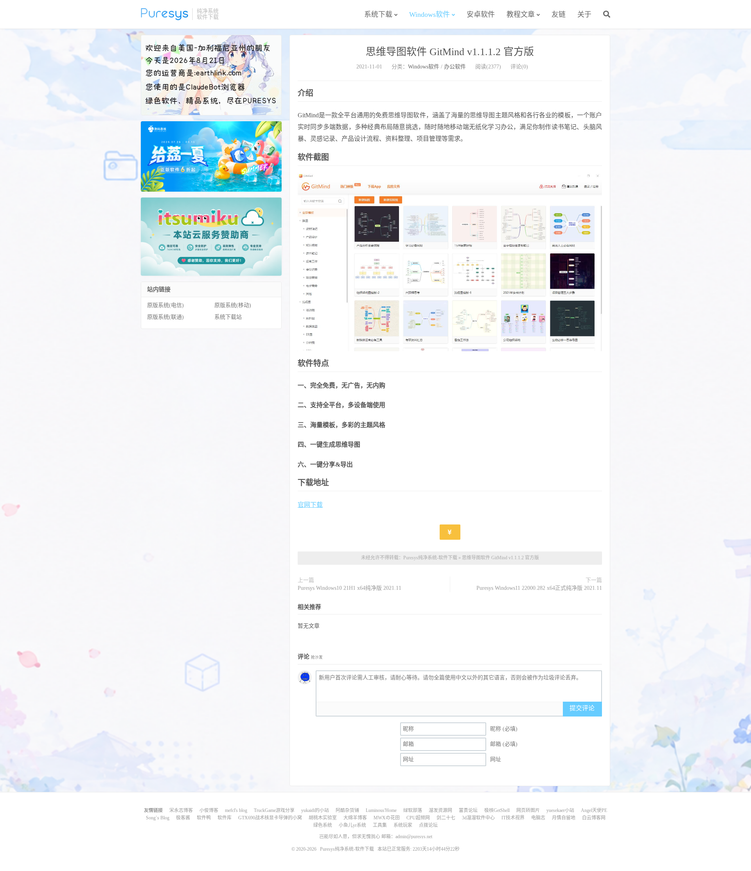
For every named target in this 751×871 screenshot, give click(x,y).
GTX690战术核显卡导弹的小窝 (270, 818)
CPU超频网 (418, 818)
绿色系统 (322, 825)
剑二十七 (446, 818)
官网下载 (310, 504)
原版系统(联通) (165, 317)
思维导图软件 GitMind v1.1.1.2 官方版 (450, 51)
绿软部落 (412, 810)
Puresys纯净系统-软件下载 (164, 14)
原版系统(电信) (165, 305)
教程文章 (521, 14)
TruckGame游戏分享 (274, 810)
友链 (559, 14)
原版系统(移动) (232, 305)
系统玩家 (402, 825)
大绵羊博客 (355, 818)
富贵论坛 (468, 810)
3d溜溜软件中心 (478, 818)
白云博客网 (593, 818)
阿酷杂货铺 (347, 810)
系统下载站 (228, 317)
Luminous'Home (381, 810)
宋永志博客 (181, 810)
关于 (584, 14)
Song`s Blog (157, 818)
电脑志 (538, 818)
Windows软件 (429, 14)
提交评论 (582, 708)
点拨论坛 (428, 825)
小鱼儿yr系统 (352, 825)
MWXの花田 (387, 818)
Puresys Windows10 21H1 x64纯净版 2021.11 (349, 588)
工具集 (380, 825)
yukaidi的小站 (315, 810)
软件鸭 (204, 818)
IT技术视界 (513, 818)
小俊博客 (208, 810)
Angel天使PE (594, 810)
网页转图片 (528, 810)
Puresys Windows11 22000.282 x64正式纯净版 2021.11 (539, 588)
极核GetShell (497, 810)
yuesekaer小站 (560, 810)
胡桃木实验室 (323, 818)
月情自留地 (563, 818)
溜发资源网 (440, 810)
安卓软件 (481, 14)
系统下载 (378, 14)
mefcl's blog (236, 810)
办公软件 (455, 67)
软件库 (224, 818)
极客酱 (183, 818)
